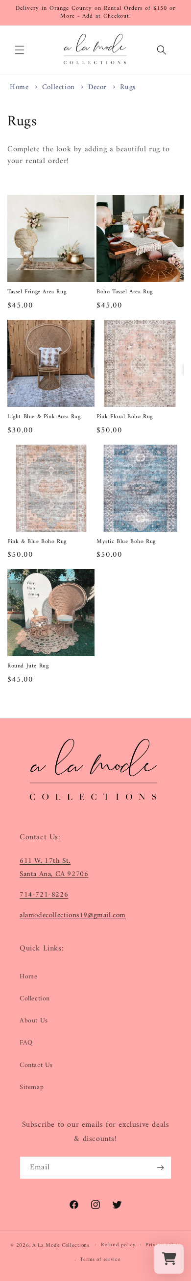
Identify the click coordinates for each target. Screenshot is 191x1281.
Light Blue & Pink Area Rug (44, 417)
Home (19, 87)
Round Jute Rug (27, 666)
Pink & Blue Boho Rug (37, 542)
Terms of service (100, 1259)
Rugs (127, 87)
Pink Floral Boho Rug (124, 417)
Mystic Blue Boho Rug (126, 542)
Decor (98, 87)
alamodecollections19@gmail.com (73, 915)
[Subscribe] (160, 1167)
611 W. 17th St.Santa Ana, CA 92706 (54, 867)
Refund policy (118, 1245)
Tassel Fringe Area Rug (36, 292)
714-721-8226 (44, 894)
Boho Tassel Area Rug (124, 292)
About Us (34, 1021)
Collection (59, 87)
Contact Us (36, 1065)
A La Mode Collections (61, 1245)
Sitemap (32, 1087)
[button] (19, 50)
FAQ (26, 1043)
